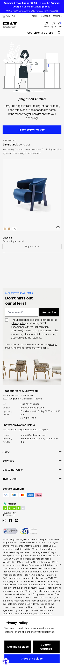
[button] (9, 16)
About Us (57, 16)
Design (35, 16)
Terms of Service (33, 347)
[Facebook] (10, 520)
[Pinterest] (16, 520)
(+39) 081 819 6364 (29, 404)
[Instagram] (4, 520)
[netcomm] (10, 531)
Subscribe (49, 312)
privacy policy (18, 323)
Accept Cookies (32, 658)
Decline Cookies (18, 646)
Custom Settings (46, 646)
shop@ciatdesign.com (32, 407)
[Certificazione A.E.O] (28, 531)
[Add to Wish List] (58, 228)
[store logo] (10, 25)
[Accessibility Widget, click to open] (6, 661)
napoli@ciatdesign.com (33, 435)
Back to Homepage (32, 129)
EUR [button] (14, 16)
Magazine (45, 16)
